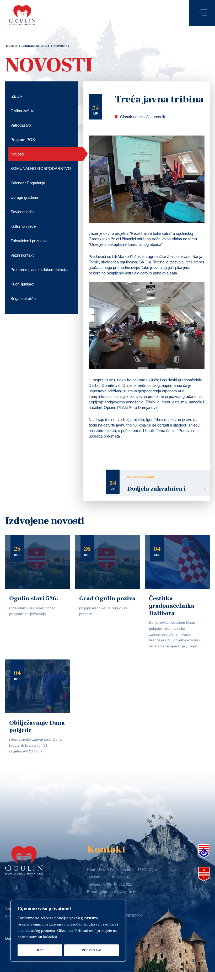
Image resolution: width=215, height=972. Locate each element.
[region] (68, 930)
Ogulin (12, 46)
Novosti (60, 46)
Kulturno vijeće (23, 226)
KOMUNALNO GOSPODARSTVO (40, 168)
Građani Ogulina (36, 46)
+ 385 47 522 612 (116, 877)
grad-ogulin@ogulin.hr (118, 892)
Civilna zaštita (22, 110)
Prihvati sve (91, 950)
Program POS (22, 139)
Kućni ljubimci (22, 284)
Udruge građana (24, 197)
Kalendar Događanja (27, 183)
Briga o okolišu (23, 298)
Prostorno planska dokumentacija (39, 269)
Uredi (40, 950)
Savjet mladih (22, 212)
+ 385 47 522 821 (117, 884)
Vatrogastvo (20, 125)
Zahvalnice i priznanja (28, 240)
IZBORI (17, 96)
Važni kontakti (22, 255)
